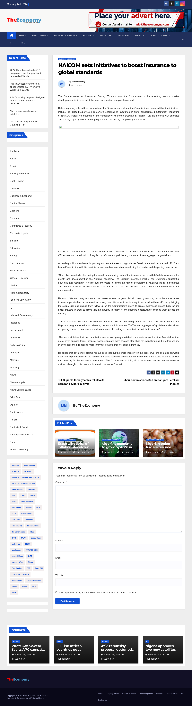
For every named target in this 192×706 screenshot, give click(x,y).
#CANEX (15, 471)
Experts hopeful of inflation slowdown (73, 445)
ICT (12, 308)
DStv (38, 508)
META (27, 544)
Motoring (14, 367)
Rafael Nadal (17, 580)
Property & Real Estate (21, 434)
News (22, 35)
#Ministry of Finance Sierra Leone (25, 477)
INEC (32, 532)
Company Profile (112, 693)
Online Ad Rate (172, 693)
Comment (60, 482)
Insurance (15, 323)
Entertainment (17, 263)
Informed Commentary (21, 315)
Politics (88, 35)
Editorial (14, 241)
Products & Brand (19, 427)
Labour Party (36, 538)
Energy (13, 255)
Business (15, 188)
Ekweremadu (26, 514)
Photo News (40, 35)
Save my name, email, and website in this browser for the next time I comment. (97, 592)
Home (100, 693)
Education (15, 248)
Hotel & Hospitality (19, 293)
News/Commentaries (20, 390)
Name (59, 540)
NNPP (30, 556)
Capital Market (17, 203)
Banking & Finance (65, 35)
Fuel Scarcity (17, 526)
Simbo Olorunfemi (34, 580)
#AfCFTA (15, 465)
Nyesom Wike (17, 562)
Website (59, 575)
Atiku (14, 502)
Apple (22, 496)
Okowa (30, 562)
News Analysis (17, 382)
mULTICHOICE (32, 550)
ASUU (32, 496)
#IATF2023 (28, 471)
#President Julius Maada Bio (23, 484)
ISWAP (23, 538)
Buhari (28, 508)
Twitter (24, 586)
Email (59, 558)
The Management (146, 693)
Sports (139, 35)
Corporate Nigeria (19, 233)
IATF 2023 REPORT (161, 35)
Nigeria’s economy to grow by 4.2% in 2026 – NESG (117, 447)
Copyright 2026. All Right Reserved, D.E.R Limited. (27, 695)
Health (13, 285)
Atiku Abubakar (27, 502)
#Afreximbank (29, 465)
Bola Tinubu (16, 508)
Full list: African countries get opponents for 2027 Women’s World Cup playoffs (25, 87)
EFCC (14, 514)
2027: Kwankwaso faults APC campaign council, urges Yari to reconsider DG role (26, 73)
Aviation (123, 35)
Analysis (14, 151)
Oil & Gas (106, 35)
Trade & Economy (19, 449)
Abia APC (32, 490)
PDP (28, 568)
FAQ (182, 693)
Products (159, 693)
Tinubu (14, 586)
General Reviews (19, 278)
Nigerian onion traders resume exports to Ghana (160, 447)
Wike (14, 592)
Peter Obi (39, 568)
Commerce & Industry (21, 226)
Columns (14, 218)
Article (13, 158)
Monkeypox (16, 550)
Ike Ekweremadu (18, 532)
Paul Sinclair (17, 568)
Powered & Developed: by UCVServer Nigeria (25, 698)
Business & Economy (21, 196)
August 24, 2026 (23, 655)
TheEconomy (78, 81)
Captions (14, 211)
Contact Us (102, 700)
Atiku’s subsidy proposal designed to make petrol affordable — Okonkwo (27, 100)
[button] (183, 39)
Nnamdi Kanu (17, 556)
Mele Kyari (16, 544)
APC (13, 496)
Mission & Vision (129, 693)
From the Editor (18, 270)
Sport (12, 442)
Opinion (14, 405)
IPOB (14, 538)
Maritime (14, 360)
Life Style (15, 352)
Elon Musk (16, 520)
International (16, 330)
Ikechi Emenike (33, 526)
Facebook (29, 520)
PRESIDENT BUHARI (20, 574)
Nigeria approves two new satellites (160, 648)
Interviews (15, 337)
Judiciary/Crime (18, 345)
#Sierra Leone (17, 490)
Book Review (17, 181)
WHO (34, 586)
